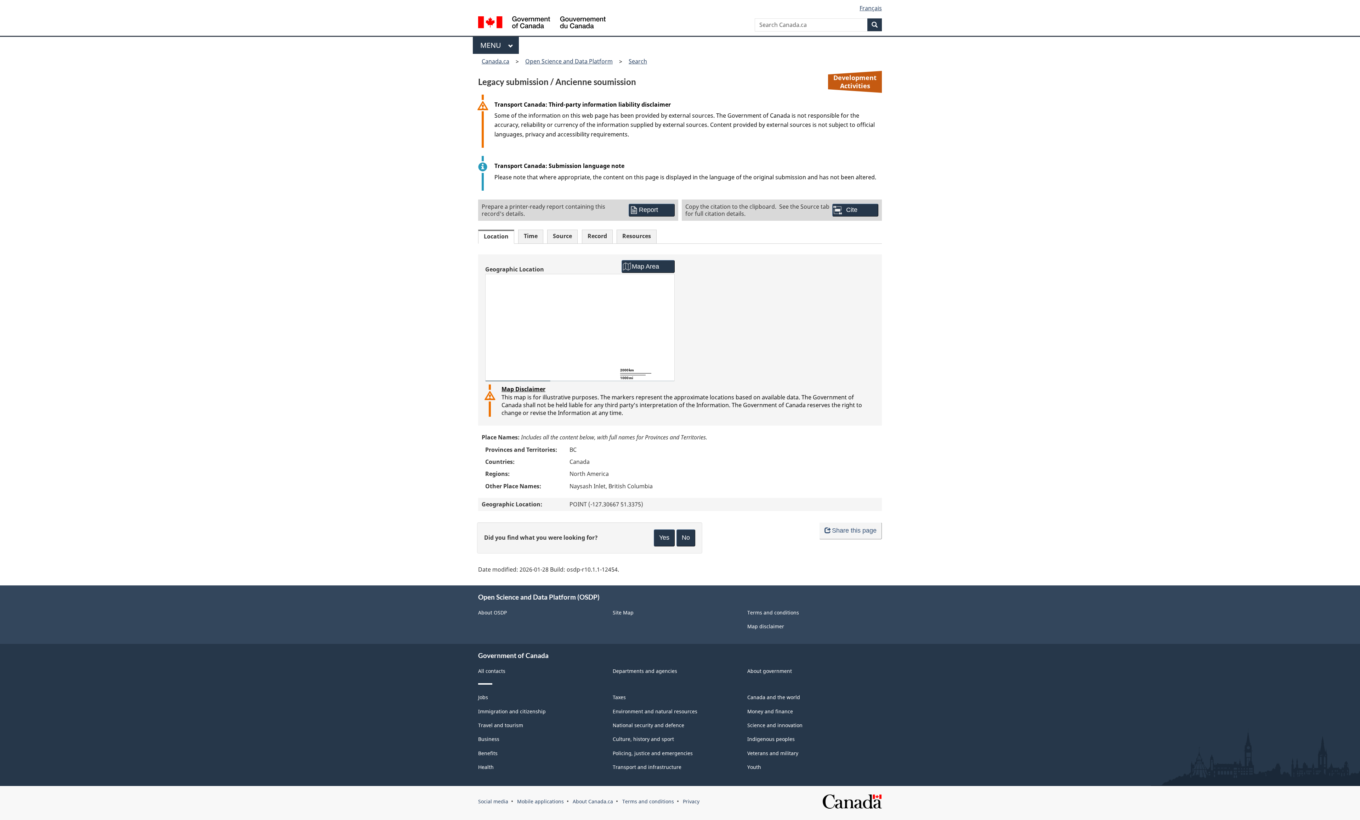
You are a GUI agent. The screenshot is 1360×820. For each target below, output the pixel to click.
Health (486, 767)
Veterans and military (772, 753)
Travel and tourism (500, 725)
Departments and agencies (645, 671)
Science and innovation (775, 725)
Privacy (691, 801)
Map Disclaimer (523, 389)
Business (488, 739)
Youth (754, 767)
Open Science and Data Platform (569, 61)
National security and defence (648, 725)
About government (769, 671)
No (686, 537)
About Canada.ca (593, 801)
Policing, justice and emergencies (653, 753)
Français (871, 8)
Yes (664, 537)
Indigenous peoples (771, 739)
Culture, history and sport (643, 739)
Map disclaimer (765, 626)
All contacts (491, 671)
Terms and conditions (773, 612)
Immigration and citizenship (512, 711)
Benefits (488, 753)
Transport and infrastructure (647, 767)
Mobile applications (540, 801)
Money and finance (770, 711)
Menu (492, 45)
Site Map (623, 612)
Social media (493, 801)
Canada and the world (773, 697)
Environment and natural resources (655, 711)
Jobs (483, 697)
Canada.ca (495, 61)
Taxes (619, 697)
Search (638, 61)
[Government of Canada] (542, 23)
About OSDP (492, 612)
